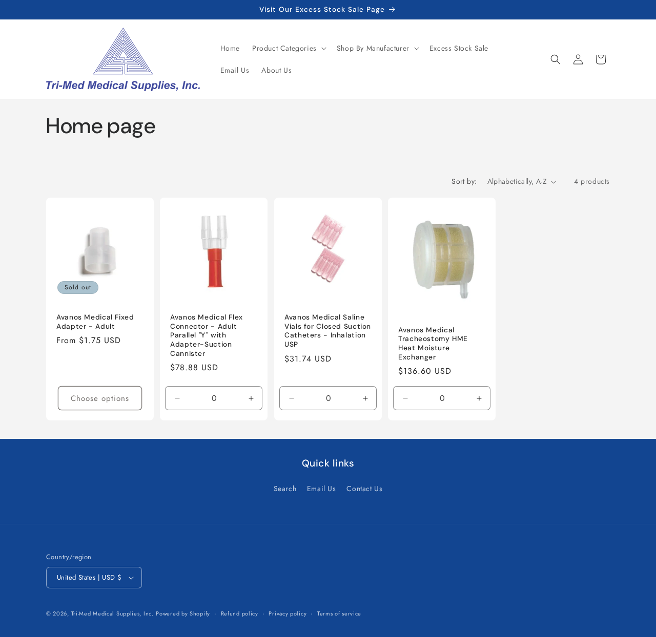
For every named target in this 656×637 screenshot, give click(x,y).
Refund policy (239, 613)
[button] (288, 48)
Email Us (321, 488)
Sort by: (464, 181)
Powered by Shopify (183, 613)
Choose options (100, 398)
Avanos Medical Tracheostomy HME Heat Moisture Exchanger (433, 344)
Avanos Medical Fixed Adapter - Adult (95, 322)
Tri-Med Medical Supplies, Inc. (112, 613)
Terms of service (339, 613)
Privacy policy (287, 613)
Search (285, 488)
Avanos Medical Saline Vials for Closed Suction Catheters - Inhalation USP (327, 331)
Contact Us (364, 488)
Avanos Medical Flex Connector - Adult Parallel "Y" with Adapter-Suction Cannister (206, 335)
